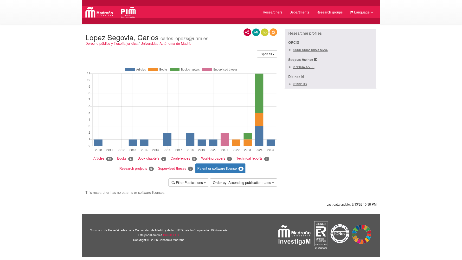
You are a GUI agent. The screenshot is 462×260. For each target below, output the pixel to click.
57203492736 (303, 66)
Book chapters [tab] (151, 158)
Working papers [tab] (215, 158)
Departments (299, 12)
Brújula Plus (171, 235)
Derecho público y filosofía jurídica (111, 43)
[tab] (330, 33)
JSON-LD (256, 32)
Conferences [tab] (183, 158)
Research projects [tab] (135, 168)
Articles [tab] (102, 158)
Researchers (272, 12)
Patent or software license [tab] (219, 168)
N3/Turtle (265, 32)
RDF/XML (247, 32)
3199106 (300, 83)
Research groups (329, 12)
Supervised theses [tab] (174, 168)
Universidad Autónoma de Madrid (166, 43)
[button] (361, 12)
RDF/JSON (273, 32)
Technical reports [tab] (252, 158)
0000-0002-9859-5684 (310, 49)
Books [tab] (124, 158)
